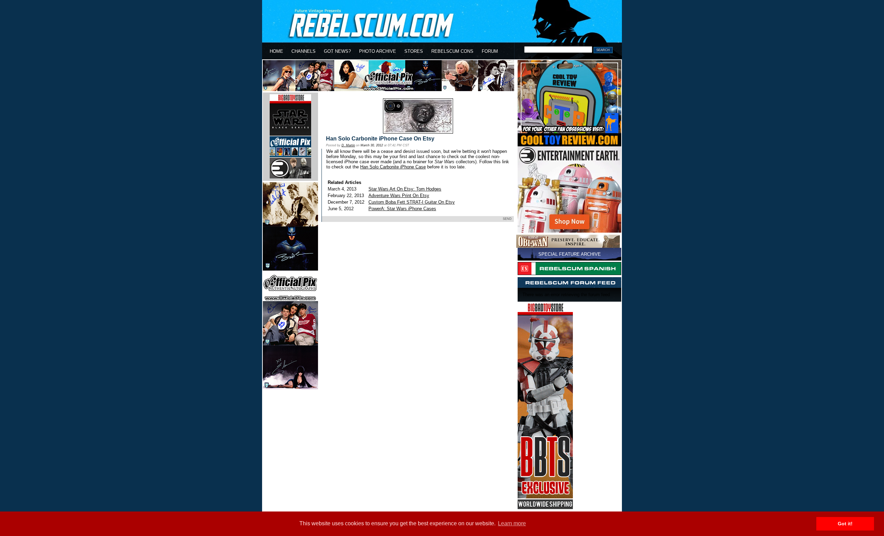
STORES (413, 51)
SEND (507, 219)
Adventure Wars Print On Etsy (398, 195)
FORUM (490, 51)
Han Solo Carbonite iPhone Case (393, 166)
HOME (276, 51)
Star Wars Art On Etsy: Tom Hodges (404, 189)
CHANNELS (303, 51)
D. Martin (348, 145)
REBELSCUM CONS (452, 51)
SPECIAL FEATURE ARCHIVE (569, 254)
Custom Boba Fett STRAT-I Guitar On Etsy (411, 202)
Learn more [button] (512, 523)
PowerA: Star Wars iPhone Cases (402, 208)
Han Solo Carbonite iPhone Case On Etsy (380, 139)
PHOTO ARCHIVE (377, 51)
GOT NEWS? (337, 51)
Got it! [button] (845, 523)
